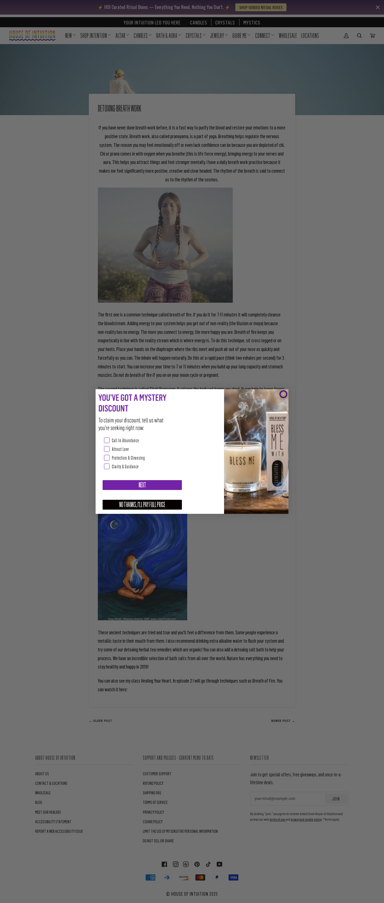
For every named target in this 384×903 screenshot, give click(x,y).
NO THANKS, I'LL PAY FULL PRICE (142, 505)
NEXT (142, 485)
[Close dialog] (283, 394)
